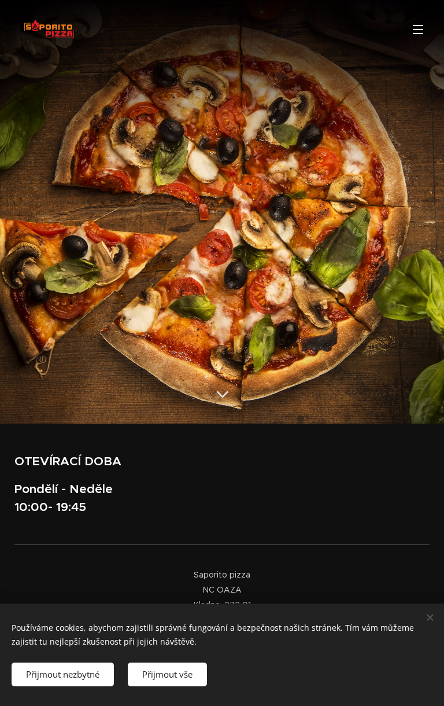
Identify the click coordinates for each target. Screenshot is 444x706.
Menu (418, 29)
